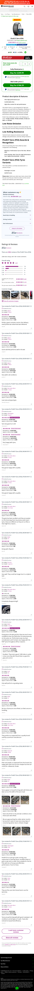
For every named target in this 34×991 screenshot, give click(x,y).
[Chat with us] (17, 988)
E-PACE (9, 312)
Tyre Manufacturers (5, 960)
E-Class (10, 457)
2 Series (10, 625)
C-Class (10, 390)
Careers (3, 973)
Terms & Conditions (17, 970)
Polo (9, 847)
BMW (8, 537)
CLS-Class (10, 508)
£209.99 (20, 73)
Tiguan (9, 415)
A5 (8, 673)
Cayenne (10, 564)
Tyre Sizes (3, 963)
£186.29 (20, 85)
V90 (9, 880)
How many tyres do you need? (10, 64)
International (26, 972)
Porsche (9, 562)
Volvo (8, 878)
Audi (8, 671)
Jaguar (9, 310)
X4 (8, 538)
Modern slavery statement (10, 972)
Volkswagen (10, 413)
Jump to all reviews (17, 228)
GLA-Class (10, 725)
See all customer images (11, 301)
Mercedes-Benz (11, 388)
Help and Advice (4, 967)
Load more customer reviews (16, 931)
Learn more (26, 76)
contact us (7, 944)
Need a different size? (22, 40)
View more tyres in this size (10, 16)
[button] (24, 6)
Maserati (9, 750)
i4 (8, 698)
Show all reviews (12, 938)
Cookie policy (25, 970)
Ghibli (9, 752)
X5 (8, 781)
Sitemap (20, 972)
